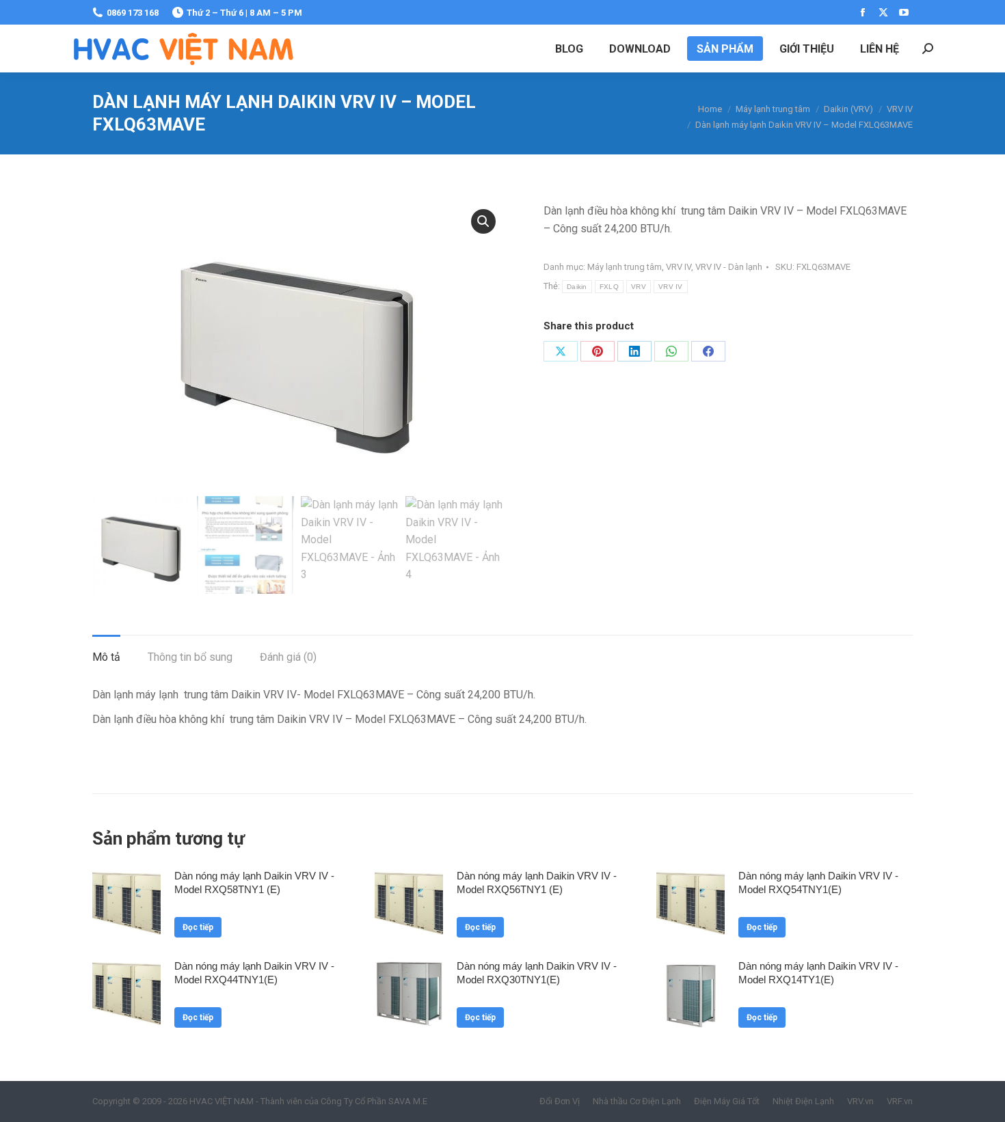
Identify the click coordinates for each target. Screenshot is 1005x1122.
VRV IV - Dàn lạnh (728, 267)
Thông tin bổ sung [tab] (190, 657)
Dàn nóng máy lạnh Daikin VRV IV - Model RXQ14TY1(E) (818, 972)
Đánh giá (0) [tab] (288, 657)
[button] (483, 221)
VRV (638, 286)
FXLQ (609, 286)
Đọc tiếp (198, 927)
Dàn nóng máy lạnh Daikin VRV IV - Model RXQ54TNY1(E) (818, 882)
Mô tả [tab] (106, 657)
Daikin (577, 286)
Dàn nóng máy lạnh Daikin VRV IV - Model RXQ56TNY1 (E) (537, 882)
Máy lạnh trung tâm (624, 267)
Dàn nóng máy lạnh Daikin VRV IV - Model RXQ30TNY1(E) (537, 972)
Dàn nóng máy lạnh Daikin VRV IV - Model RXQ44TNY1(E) (254, 972)
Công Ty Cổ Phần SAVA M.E (374, 1101)
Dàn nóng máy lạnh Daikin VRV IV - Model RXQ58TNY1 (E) (254, 882)
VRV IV (678, 267)
